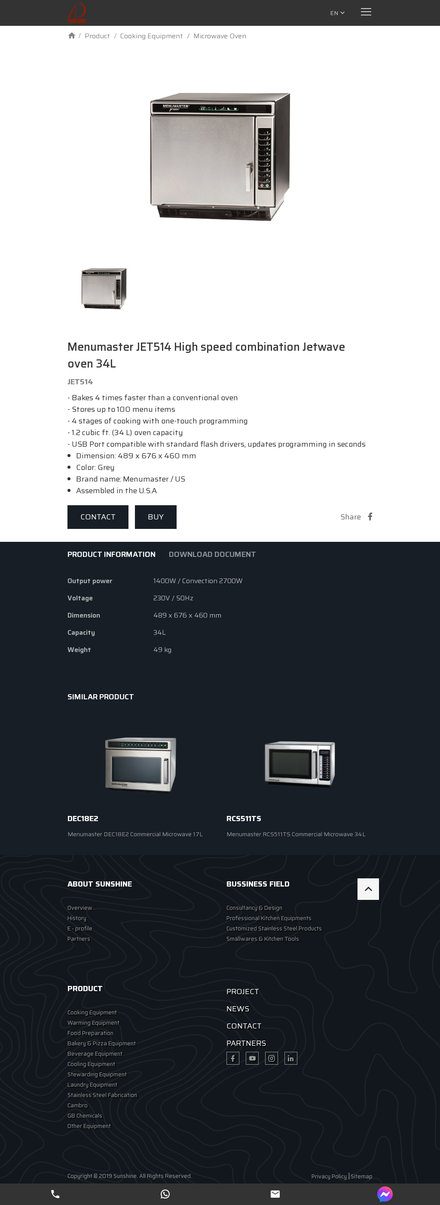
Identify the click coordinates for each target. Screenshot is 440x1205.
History (76, 918)
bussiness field (258, 884)
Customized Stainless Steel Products (274, 928)
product (85, 989)
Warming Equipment (93, 1022)
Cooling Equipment (91, 1064)
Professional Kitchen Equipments (269, 918)
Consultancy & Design (254, 907)
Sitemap (362, 1176)
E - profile (79, 928)
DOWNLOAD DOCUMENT (212, 554)
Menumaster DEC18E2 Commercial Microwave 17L (135, 834)
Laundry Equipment (92, 1084)
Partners (78, 938)
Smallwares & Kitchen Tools (262, 938)
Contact (98, 517)
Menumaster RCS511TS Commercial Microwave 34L (296, 834)
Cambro (77, 1105)
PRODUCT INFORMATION (111, 554)
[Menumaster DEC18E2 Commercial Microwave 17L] (140, 765)
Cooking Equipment (92, 1012)
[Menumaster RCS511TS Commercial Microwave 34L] (299, 765)
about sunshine (99, 884)
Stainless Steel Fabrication (102, 1095)
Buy (156, 517)
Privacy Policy (329, 1176)
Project (242, 992)
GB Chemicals (84, 1115)
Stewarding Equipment (97, 1074)
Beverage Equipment (94, 1053)
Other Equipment (89, 1126)
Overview (79, 907)
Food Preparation (90, 1033)
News (237, 1009)
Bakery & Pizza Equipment (101, 1043)
